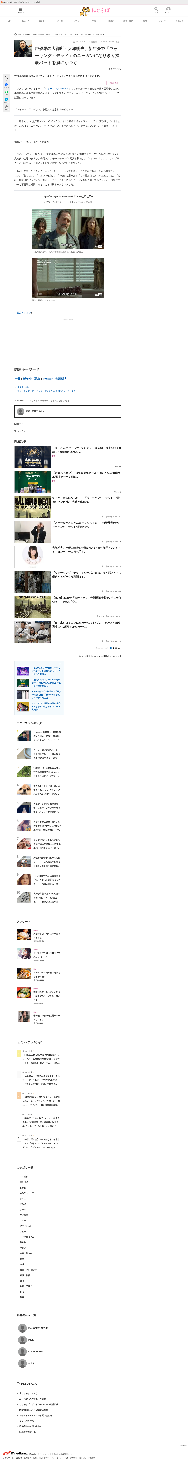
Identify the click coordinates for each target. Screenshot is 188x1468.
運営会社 (74, 1458)
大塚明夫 (61, 378)
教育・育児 (128, 21)
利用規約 (183, 1446)
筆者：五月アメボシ (35, 411)
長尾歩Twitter (23, 387)
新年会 (27, 378)
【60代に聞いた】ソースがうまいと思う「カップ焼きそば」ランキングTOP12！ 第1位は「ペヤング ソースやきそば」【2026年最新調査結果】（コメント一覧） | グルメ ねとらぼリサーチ (42, 1147)
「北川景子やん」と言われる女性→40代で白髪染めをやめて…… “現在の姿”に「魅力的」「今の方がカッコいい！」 (47, 883)
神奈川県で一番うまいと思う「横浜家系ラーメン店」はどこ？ (46, 996)
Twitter (48, 378)
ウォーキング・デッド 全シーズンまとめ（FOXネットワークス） (47, 391)
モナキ (31, 1363)
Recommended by (103, 648)
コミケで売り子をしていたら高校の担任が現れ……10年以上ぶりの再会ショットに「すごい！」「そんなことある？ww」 (47, 848)
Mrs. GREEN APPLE (38, 1328)
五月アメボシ (116, 69)
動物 (145, 21)
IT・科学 (24, 1176)
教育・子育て (26, 1286)
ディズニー (25, 1215)
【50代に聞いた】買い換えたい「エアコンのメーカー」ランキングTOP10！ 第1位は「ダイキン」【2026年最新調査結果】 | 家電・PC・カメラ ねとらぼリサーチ (41, 1105)
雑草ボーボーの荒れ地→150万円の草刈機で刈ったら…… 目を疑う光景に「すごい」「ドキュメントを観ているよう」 (47, 776)
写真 (37, 378)
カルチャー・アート (29, 1193)
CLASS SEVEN (35, 1351)
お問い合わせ (38, 1458)
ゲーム (23, 1209)
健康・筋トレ (26, 1253)
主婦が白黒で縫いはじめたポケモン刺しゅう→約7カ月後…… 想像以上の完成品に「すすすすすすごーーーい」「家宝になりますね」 (46, 901)
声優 (17, 378)
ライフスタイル (27, 1237)
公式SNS (19, 1458)
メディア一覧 (8, 1458)
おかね (23, 1187)
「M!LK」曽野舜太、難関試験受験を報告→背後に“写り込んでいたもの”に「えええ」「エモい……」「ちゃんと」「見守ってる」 (47, 740)
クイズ (60, 21)
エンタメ (43, 21)
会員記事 (179, 21)
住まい (111, 21)
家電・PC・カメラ (28, 1270)
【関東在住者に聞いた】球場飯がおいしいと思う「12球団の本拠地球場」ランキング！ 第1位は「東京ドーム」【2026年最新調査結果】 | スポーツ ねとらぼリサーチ (41, 1063)
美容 (22, 1297)
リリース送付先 (25, 1421)
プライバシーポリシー (54, 1458)
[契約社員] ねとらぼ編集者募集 (32, 1410)
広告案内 (28, 1458)
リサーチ (162, 21)
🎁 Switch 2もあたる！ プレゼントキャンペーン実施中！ (21, 2)
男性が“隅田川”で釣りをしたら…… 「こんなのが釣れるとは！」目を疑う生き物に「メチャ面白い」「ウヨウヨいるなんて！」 (46, 866)
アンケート (24, 921)
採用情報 (83, 1458)
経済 (22, 1292)
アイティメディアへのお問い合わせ (34, 1415)
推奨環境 (91, 1458)
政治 (22, 1281)
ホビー (23, 1231)
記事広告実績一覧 (26, 1432)
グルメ (77, 21)
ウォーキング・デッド (56, 88)
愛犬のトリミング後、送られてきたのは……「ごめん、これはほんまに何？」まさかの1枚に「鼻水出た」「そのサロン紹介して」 (47, 794)
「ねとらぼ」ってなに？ (29, 1393)
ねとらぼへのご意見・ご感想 (31, 1399)
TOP (9, 21)
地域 (94, 21)
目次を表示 (113, 83)
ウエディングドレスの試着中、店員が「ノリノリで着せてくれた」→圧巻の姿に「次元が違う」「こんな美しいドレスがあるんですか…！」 (46, 812)
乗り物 (23, 1242)
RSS (67, 1458)
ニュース (26, 21)
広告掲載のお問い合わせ (29, 1426)
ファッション (26, 1226)
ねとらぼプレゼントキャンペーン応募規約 (37, 1404)
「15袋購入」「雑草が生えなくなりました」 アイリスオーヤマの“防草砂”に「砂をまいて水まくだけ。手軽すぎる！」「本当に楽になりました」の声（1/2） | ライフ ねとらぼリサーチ (41, 1084)
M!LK (31, 1340)
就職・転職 (25, 1275)
